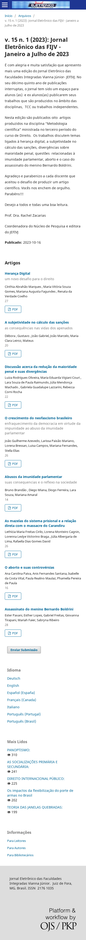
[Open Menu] (5, 5)
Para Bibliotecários (20, 855)
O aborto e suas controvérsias (29, 567)
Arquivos (24, 16)
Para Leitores (16, 841)
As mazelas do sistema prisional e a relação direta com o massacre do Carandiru (40, 523)
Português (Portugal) (24, 714)
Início (8, 16)
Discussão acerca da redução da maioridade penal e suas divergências (41, 369)
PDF (14, 309)
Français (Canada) (21, 700)
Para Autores (16, 848)
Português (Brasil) (21, 721)
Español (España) (21, 692)
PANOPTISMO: (18, 750)
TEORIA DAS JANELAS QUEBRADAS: (35, 807)
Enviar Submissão (24, 650)
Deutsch (13, 678)
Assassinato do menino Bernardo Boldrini (39, 609)
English (13, 685)
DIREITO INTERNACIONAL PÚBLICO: (35, 778)
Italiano (13, 707)
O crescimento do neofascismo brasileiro (43, 426)
